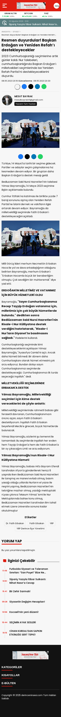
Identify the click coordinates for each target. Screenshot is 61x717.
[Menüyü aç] (5, 6)
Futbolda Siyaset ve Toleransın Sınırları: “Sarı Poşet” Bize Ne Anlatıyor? (28, 570)
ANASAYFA (6, 31)
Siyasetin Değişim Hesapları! (27, 601)
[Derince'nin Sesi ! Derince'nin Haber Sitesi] (31, 5)
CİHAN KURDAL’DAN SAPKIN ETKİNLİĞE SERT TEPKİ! (25, 632)
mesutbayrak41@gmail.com (28, 99)
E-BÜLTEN (9, 683)
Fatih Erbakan (37, 523)
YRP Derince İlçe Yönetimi (30, 528)
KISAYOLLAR (11, 675)
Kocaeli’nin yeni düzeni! (24, 612)
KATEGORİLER (12, 667)
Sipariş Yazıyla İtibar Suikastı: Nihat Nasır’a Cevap (27, 581)
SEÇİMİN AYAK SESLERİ (22, 622)
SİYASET (16, 31)
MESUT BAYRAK (23, 96)
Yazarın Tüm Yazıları (26, 103)
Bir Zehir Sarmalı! (19, 24)
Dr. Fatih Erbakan (15, 523)
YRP (52, 523)
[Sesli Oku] (17, 87)
